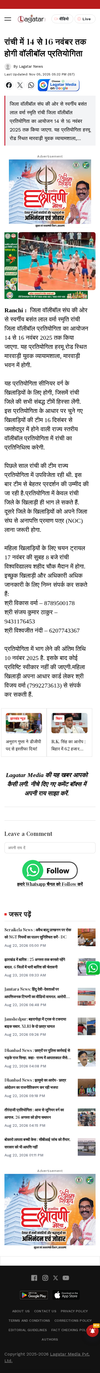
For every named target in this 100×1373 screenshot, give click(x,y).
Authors (50, 1339)
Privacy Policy (74, 1311)
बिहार (59, 718)
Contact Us (45, 1311)
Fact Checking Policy (71, 1330)
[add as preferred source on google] (58, 85)
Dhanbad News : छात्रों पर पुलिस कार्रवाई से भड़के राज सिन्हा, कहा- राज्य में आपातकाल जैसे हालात (37, 1058)
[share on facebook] (8, 85)
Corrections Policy (73, 1321)
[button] (7, 19)
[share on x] (20, 85)
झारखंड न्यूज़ (17, 718)
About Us (21, 1311)
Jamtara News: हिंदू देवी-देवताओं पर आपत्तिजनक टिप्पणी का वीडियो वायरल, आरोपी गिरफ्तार (35, 996)
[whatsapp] (31, 85)
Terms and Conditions (29, 1321)
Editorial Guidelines (28, 1330)
